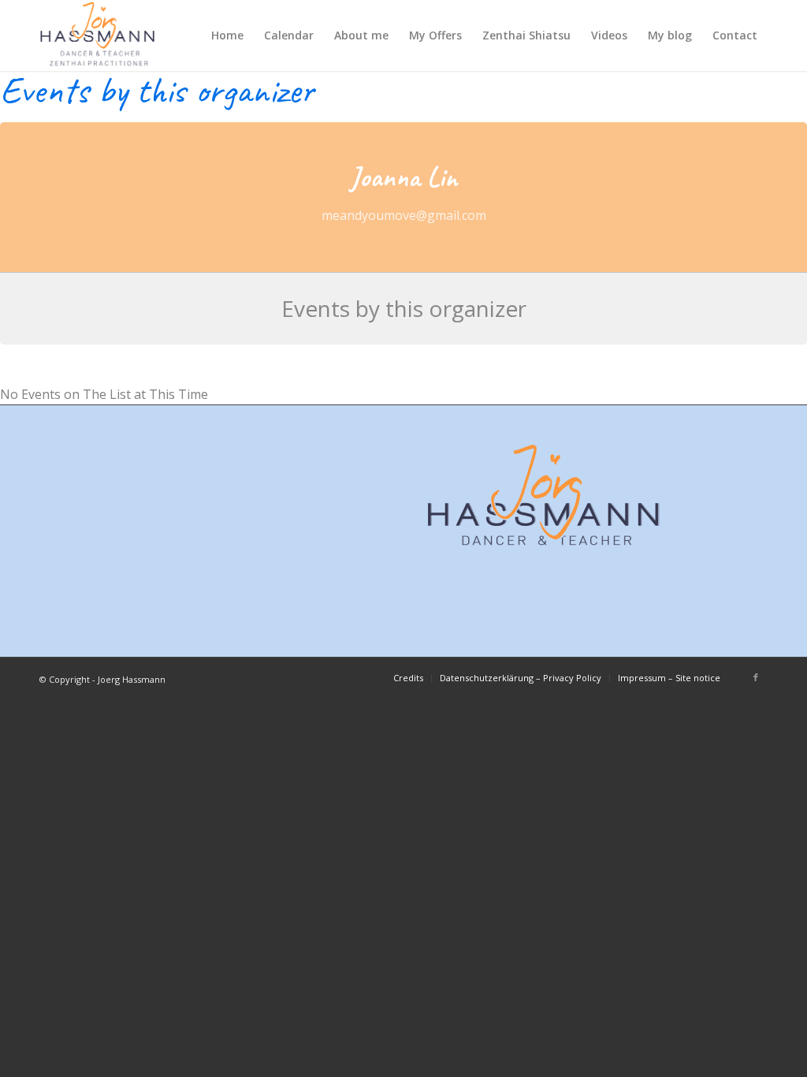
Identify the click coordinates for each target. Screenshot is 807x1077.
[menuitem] (227, 35)
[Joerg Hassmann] (97, 35)
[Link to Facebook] (756, 677)
